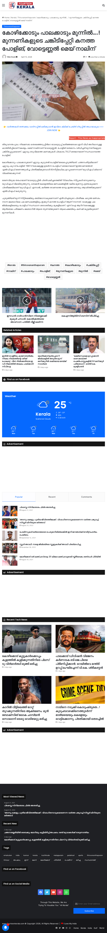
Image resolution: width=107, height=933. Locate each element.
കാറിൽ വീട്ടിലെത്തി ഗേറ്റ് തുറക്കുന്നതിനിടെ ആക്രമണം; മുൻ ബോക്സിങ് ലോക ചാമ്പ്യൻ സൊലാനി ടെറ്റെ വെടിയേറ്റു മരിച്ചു (25, 713)
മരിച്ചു (78, 860)
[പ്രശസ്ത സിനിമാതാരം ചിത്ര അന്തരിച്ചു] (9, 511)
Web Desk (11, 57)
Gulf (95, 928)
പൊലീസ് (68, 860)
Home (6, 17)
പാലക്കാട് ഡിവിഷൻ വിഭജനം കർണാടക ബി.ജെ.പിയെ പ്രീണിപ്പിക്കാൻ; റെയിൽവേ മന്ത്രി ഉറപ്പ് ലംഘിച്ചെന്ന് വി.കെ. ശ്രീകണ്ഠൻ (79, 662)
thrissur (6, 860)
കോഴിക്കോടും (73, 265)
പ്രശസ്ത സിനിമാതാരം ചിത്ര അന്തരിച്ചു (37, 507)
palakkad (70, 855)
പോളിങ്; (45, 271)
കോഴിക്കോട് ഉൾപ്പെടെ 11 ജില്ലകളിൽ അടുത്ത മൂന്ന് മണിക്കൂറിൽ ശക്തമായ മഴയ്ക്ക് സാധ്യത (52, 360)
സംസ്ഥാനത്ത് (90, 860)
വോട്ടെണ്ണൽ (54, 277)
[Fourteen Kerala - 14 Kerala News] (21, 5)
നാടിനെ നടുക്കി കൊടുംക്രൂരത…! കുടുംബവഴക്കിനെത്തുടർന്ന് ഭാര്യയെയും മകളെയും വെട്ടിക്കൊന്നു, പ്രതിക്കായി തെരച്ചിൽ (80, 713)
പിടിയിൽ (57, 860)
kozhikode (46, 855)
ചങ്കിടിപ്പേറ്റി (93, 265)
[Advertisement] (53, 238)
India (90, 928)
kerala (12, 265)
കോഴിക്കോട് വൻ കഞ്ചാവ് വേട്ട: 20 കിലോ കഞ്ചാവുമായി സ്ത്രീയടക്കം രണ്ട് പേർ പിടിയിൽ (60, 556)
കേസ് (34, 860)
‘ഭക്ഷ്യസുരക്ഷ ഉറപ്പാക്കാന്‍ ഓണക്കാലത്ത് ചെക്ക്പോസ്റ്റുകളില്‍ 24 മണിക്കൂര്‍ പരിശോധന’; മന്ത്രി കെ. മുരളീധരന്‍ (88, 361)
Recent (51, 497)
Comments (86, 497)
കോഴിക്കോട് (45, 860)
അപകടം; (16, 860)
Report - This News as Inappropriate (87, 138)
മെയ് (97, 271)
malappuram (58, 855)
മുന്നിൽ (84, 271)
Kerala (13, 17)
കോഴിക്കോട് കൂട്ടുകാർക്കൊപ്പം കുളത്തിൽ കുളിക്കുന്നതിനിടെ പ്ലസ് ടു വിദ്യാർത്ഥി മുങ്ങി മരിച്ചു (25, 660)
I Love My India (70, 923)
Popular (19, 497)
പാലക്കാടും (28, 271)
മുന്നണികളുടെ (65, 271)
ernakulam (8, 855)
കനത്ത (55, 265)
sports (80, 855)
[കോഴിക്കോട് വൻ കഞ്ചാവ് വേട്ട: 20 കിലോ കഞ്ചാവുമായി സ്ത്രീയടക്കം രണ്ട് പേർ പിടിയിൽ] (9, 560)
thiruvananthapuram (33, 265)
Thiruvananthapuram (27, 17)
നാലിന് (11, 271)
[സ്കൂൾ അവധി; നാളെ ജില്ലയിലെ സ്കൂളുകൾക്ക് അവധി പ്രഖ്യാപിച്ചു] (9, 548)
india (18, 855)
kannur (26, 855)
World (101, 928)
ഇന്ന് (26, 860)
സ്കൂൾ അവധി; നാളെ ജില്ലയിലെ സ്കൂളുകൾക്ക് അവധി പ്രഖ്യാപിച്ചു (50, 544)
